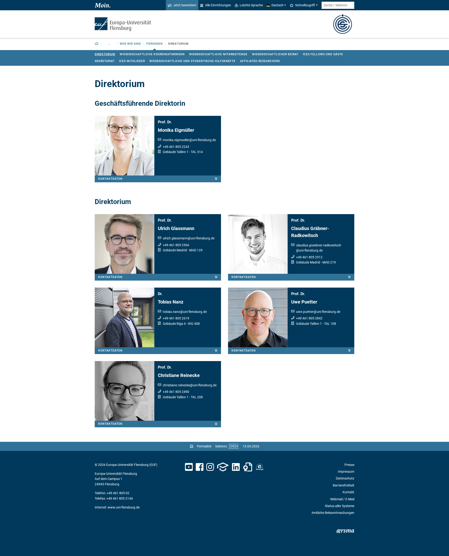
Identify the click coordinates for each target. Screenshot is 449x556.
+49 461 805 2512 (309, 257)
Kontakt (348, 492)
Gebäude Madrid (175, 250)
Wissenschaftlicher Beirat (275, 54)
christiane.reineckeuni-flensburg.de (190, 385)
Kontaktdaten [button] (110, 178)
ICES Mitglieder (132, 61)
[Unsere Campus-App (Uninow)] (222, 467)
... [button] (109, 43)
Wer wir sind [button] (130, 43)
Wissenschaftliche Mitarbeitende (218, 54)
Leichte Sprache (251, 5)
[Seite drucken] (191, 446)
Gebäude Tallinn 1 (175, 152)
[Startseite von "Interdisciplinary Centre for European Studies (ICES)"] (342, 24)
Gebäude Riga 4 (174, 324)
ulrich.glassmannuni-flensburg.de (188, 238)
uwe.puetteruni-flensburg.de (318, 312)
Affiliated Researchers (260, 61)
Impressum (346, 471)
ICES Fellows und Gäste (323, 54)
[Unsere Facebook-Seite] (199, 467)
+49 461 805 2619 (176, 318)
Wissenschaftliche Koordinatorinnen (152, 54)
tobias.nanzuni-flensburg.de (185, 312)
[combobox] (338, 5)
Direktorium (105, 54)
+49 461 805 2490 (176, 392)
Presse (349, 465)
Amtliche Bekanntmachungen (332, 513)
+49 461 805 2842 (309, 318)
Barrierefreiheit (343, 485)
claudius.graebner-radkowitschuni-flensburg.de (318, 247)
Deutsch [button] (277, 5)
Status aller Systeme (339, 506)
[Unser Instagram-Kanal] (210, 467)
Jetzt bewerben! (184, 5)
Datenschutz (345, 478)
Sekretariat (105, 61)
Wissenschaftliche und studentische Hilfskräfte (192, 61)
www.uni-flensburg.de (124, 507)
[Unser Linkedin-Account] (236, 467)
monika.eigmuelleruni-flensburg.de (189, 140)
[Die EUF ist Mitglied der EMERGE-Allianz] (259, 467)
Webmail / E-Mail (342, 499)
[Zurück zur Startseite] (123, 24)
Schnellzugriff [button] (305, 5)
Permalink (204, 446)
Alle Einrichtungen (218, 5)
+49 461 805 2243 (176, 147)
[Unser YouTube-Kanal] (189, 467)
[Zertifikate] (247, 467)
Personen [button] (154, 43)
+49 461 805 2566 (176, 245)
